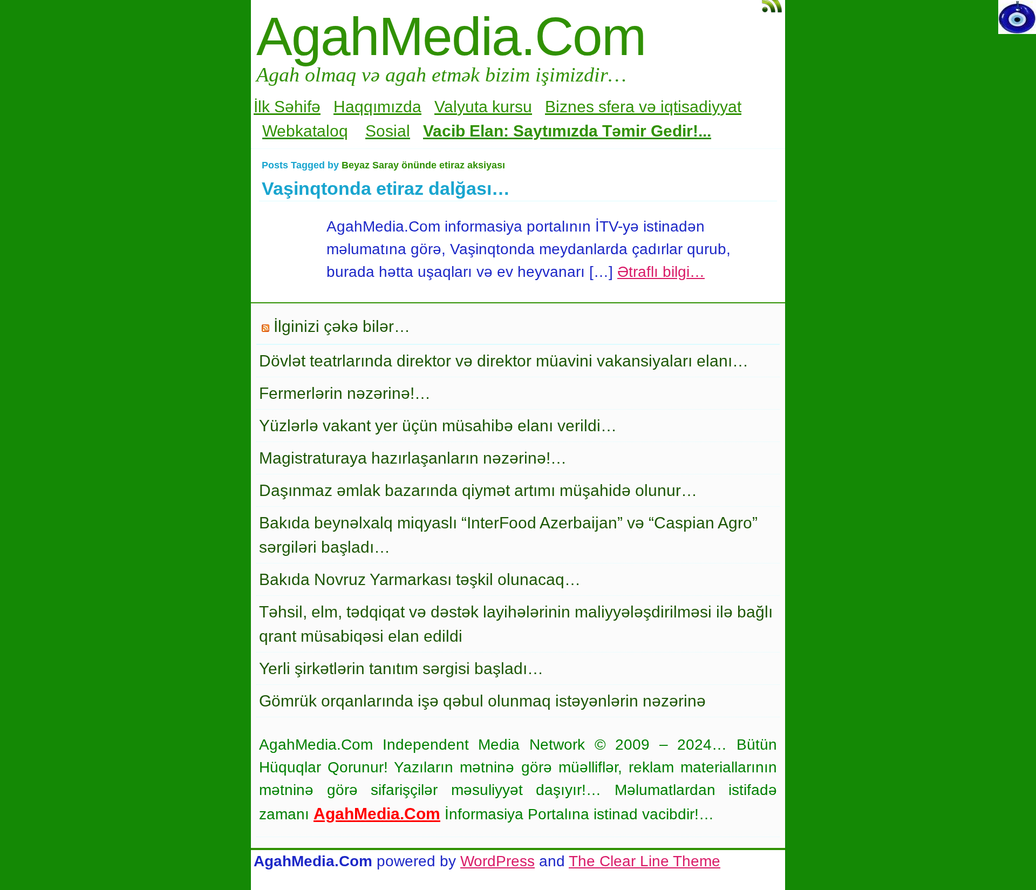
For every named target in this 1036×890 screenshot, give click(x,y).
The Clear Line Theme (644, 861)
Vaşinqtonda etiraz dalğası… (386, 188)
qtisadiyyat (702, 107)
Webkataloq (305, 131)
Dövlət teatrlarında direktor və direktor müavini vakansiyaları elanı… (503, 361)
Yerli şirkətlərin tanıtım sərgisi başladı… (401, 668)
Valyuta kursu (483, 107)
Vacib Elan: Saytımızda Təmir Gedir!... (567, 131)
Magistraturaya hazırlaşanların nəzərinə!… (413, 458)
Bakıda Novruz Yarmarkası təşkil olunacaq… (420, 579)
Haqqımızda (377, 107)
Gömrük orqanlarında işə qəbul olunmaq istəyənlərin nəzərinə (482, 701)
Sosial (387, 131)
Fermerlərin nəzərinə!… (345, 393)
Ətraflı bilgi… (661, 271)
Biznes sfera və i (604, 107)
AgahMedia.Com (450, 36)
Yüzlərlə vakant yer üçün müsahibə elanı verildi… (438, 425)
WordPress (497, 861)
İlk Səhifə (287, 107)
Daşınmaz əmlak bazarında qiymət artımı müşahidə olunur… (478, 490)
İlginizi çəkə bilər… (342, 326)
